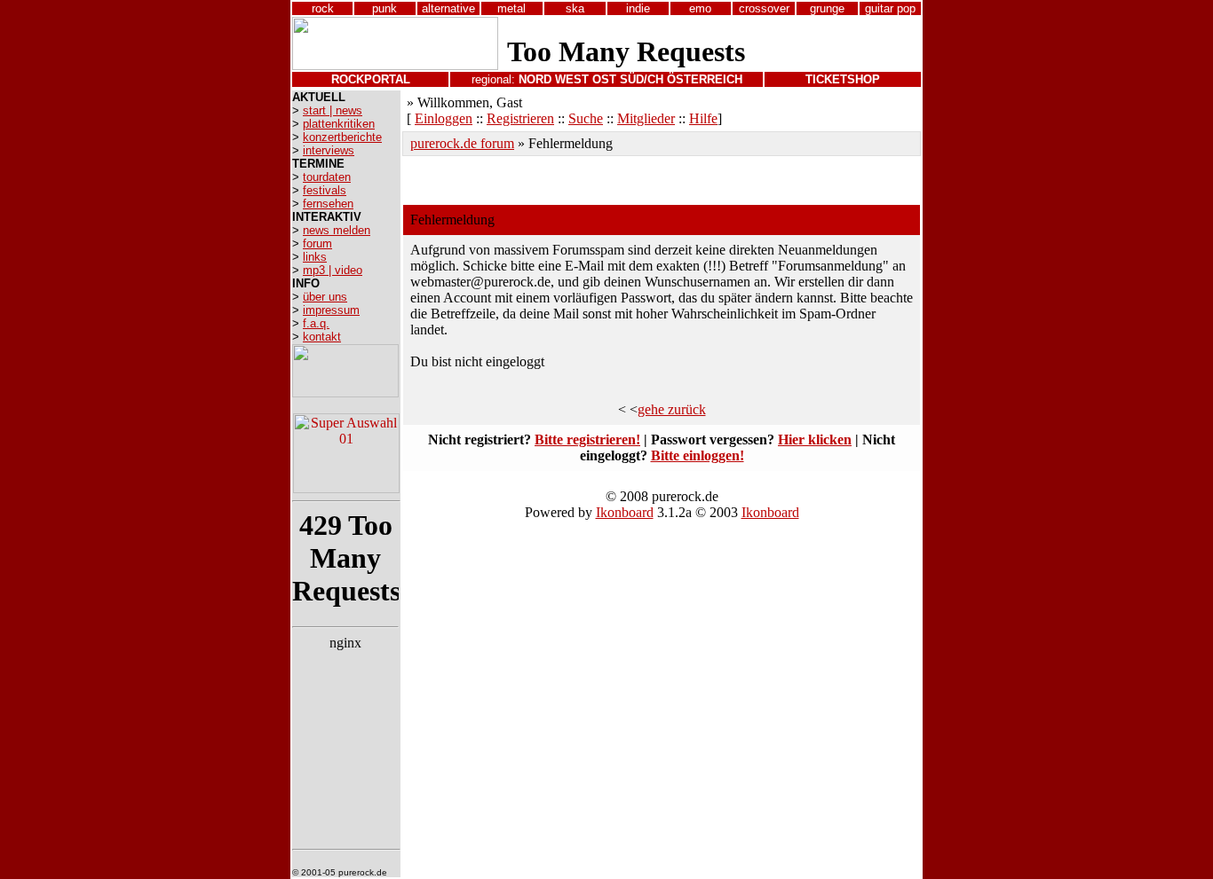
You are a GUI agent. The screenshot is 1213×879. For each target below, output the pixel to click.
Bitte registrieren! (587, 439)
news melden (336, 230)
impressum (331, 310)
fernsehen (328, 203)
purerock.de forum (462, 143)
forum (317, 243)
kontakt (322, 336)
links (315, 256)
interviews (328, 150)
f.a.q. (316, 323)
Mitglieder (646, 118)
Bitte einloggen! (697, 455)
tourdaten (327, 177)
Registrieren (520, 118)
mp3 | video (332, 270)
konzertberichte (342, 137)
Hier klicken (815, 439)
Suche (585, 118)
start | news (332, 110)
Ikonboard (625, 512)
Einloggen (443, 118)
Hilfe (703, 118)
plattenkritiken (339, 123)
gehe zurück (672, 409)
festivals (324, 190)
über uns (325, 296)
